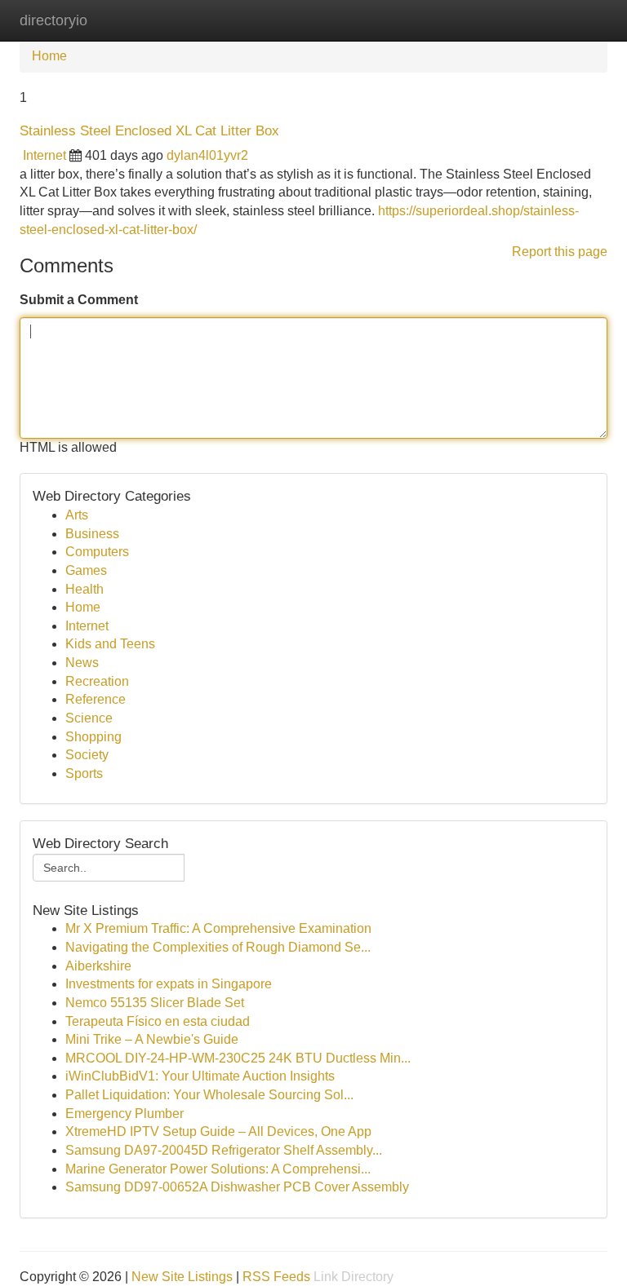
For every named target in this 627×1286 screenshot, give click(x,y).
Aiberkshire (98, 966)
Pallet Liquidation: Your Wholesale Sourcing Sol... (209, 1095)
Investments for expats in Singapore (168, 984)
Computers (97, 552)
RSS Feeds (276, 1277)
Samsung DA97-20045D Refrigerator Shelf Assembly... (223, 1150)
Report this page (559, 252)
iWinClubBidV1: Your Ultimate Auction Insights (200, 1076)
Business (92, 534)
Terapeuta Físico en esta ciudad (157, 1021)
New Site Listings (182, 1277)
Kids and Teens (110, 644)
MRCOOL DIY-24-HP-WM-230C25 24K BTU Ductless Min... (238, 1058)
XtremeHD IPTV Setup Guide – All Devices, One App (218, 1131)
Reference (95, 699)
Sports (84, 773)
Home (49, 56)
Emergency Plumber (124, 1113)
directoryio (53, 20)
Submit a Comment (79, 300)
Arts (76, 515)
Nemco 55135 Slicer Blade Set (154, 1003)
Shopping (93, 737)
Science (89, 718)
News (82, 663)
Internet (44, 155)
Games (86, 570)
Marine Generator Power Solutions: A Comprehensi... (218, 1169)
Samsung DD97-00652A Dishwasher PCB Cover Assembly (237, 1187)
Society (87, 755)
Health (84, 589)
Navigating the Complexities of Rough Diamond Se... (218, 947)
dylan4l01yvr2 (207, 155)
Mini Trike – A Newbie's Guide (151, 1039)
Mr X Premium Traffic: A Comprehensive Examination (218, 928)
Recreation (97, 681)
